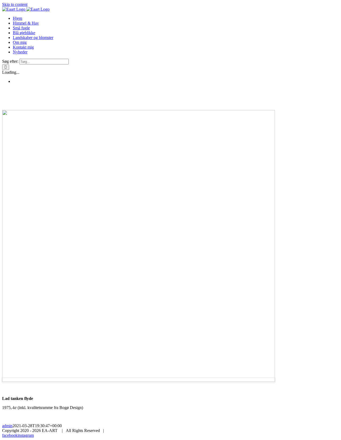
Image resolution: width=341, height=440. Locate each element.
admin (7, 425)
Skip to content (14, 4)
